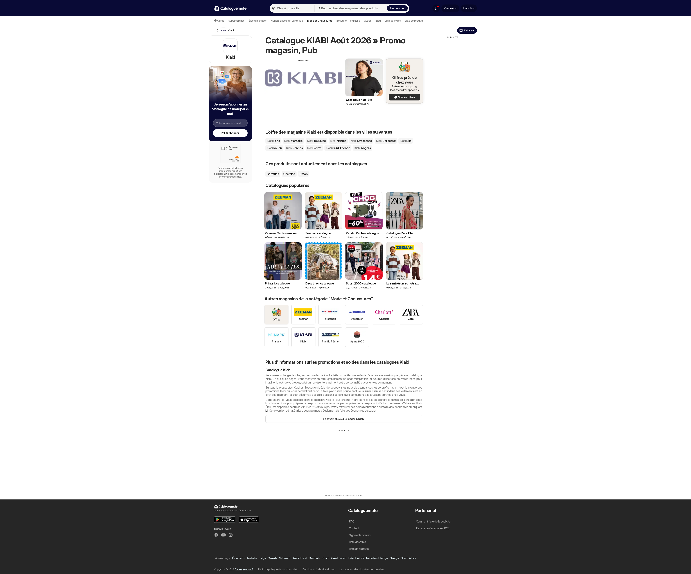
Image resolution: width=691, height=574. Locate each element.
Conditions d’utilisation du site (318, 569)
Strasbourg (361, 141)
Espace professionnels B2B (433, 528)
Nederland (372, 558)
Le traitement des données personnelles (362, 569)
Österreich (238, 558)
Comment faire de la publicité (433, 521)
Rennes (294, 148)
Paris (273, 141)
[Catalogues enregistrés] (436, 8)
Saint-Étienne (338, 148)
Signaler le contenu (360, 535)
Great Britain (338, 558)
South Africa (408, 558)
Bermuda (273, 174)
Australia (251, 558)
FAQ (351, 521)
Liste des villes (393, 20)
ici (266, 410)
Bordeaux (386, 141)
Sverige (394, 558)
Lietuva (359, 558)
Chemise (289, 174)
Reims (314, 148)
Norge (384, 558)
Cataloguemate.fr (244, 569)
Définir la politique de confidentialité (277, 569)
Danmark (314, 558)
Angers (362, 148)
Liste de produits (414, 20)
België (262, 558)
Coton (303, 174)
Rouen (274, 148)
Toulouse (316, 141)
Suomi (325, 558)
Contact (354, 528)
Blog (378, 20)
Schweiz (284, 558)
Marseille (293, 141)
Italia (350, 558)
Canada (272, 558)
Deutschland (299, 558)
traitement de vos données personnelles (233, 175)
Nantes (338, 141)
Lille (405, 141)
